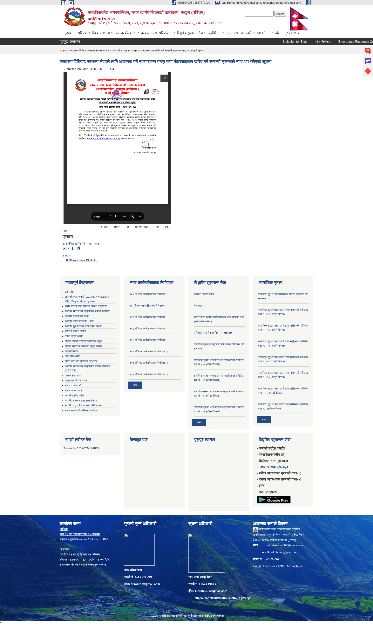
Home (63, 50)
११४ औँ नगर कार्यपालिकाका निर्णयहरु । (148, 351)
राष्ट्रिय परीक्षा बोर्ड (74, 385)
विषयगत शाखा (101, 33)
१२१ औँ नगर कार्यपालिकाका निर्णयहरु (147, 294)
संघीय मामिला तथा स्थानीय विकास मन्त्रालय (86, 306)
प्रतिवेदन (214, 33)
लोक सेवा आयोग (72, 356)
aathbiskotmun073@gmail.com (285, 545)
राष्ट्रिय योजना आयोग (75, 331)
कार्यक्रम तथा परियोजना (156, 33)
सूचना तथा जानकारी (238, 33)
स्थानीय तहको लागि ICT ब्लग (79, 321)
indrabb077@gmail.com (211, 591)
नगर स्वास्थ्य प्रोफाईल (274, 467)
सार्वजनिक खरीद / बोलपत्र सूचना (81, 243)
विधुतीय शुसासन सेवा (190, 33)
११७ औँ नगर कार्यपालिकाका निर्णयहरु (147, 317)
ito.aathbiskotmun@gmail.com (279, 552)
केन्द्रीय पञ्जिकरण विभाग (77, 316)
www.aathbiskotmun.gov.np (279, 540)
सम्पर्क (275, 33)
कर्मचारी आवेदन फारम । (205, 294)
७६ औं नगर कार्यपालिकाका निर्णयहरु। (147, 305)
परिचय (82, 33)
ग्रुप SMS (292, 33)
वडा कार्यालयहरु (125, 33)
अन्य (135, 385)
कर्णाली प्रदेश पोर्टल (74, 395)
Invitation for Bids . (280, 41)
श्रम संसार (70, 291)
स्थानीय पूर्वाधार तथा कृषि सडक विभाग (83, 326)
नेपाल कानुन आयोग (74, 336)
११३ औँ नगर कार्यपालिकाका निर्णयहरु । (148, 362)
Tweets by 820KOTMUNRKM (81, 448)
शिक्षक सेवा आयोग (73, 375)
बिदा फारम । (200, 305)
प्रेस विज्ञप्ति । (308, 41)
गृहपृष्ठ (68, 33)
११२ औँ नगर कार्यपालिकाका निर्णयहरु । (148, 374)
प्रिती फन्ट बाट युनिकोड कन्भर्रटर (81, 361)
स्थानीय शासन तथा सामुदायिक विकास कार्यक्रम (87, 311)
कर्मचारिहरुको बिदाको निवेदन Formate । (214, 332)
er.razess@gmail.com (145, 584)
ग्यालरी (261, 33)
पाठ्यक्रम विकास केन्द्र (76, 380)
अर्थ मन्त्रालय (71, 351)
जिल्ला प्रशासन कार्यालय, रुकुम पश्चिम (83, 346)
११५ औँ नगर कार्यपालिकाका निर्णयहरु (147, 340)
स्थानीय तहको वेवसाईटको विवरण (81, 400)
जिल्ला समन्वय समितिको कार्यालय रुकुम (83, 341)
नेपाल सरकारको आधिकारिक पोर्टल (81, 410)
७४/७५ (66, 255)
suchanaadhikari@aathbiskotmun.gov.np (222, 598)
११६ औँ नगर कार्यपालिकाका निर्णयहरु (147, 328)
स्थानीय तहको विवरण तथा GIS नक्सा (83, 405)
